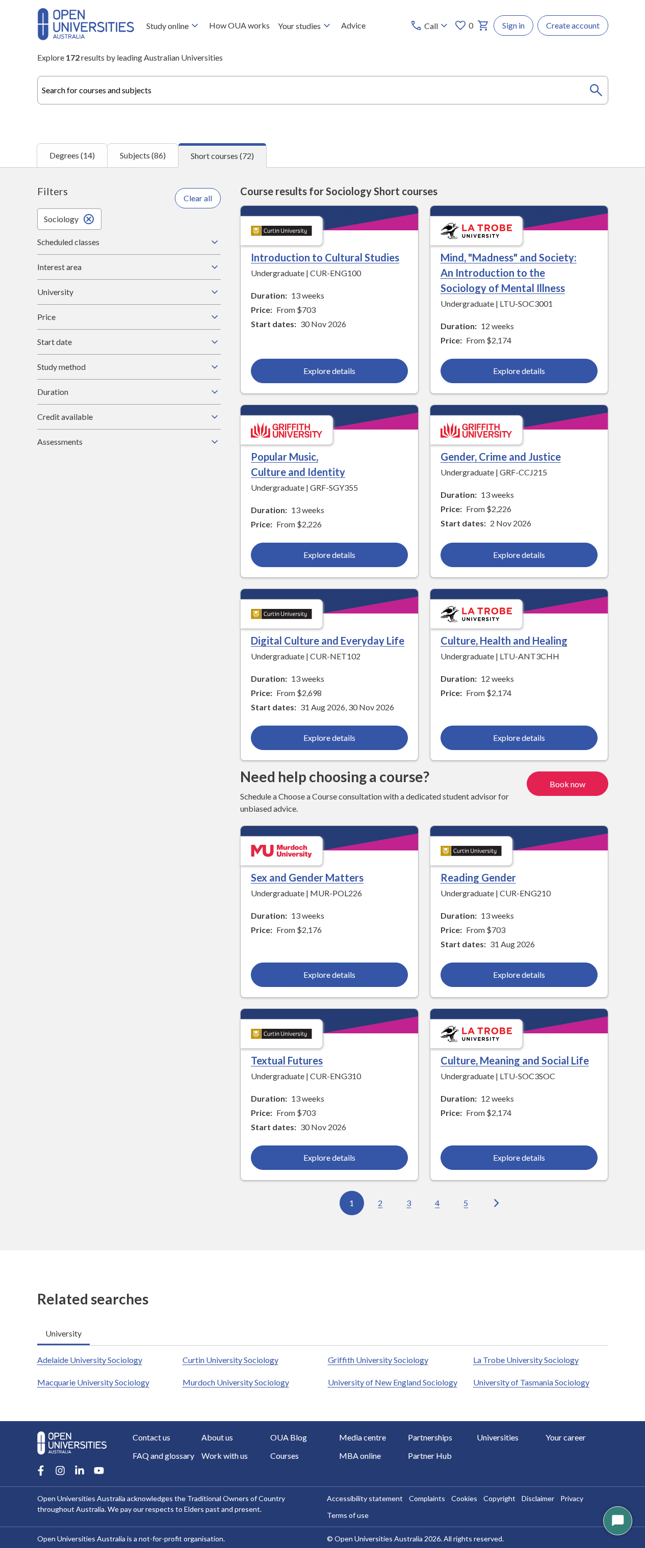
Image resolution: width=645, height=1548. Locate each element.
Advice (353, 25)
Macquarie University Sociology (93, 1382)
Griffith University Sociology (378, 1360)
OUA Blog (288, 1437)
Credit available (65, 416)
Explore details (329, 371)
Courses (284, 1455)
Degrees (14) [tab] (72, 155)
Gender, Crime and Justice (501, 456)
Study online (167, 26)
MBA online (360, 1455)
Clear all (198, 198)
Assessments (60, 441)
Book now (567, 784)
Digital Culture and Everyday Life (327, 640)
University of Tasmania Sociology (531, 1382)
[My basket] (483, 25)
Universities (498, 1437)
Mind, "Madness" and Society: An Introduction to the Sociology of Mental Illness (509, 272)
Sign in (513, 25)
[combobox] (322, 90)
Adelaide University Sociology (89, 1360)
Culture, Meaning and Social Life (515, 1060)
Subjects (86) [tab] (143, 155)
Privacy (571, 1498)
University (55, 292)
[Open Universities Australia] (85, 37)
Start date (54, 341)
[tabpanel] (322, 709)
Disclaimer (538, 1498)
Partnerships (430, 1437)
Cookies (464, 1498)
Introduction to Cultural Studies (325, 257)
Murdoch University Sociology (236, 1382)
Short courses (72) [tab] (222, 156)
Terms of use (348, 1515)
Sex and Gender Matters (307, 877)
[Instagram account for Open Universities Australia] (60, 1470)
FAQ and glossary (163, 1455)
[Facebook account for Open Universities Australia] (40, 1470)
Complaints (427, 1498)
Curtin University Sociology (230, 1360)
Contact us (151, 1437)
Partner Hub (430, 1455)
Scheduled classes (68, 242)
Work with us (224, 1455)
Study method (61, 366)
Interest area (59, 267)
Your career (566, 1437)
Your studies (299, 26)
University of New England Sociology (392, 1382)
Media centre (362, 1437)
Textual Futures (287, 1060)
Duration (52, 391)
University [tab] (63, 1333)
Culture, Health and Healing (504, 640)
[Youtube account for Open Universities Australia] (99, 1470)
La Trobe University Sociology (526, 1360)
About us (217, 1437)
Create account (573, 25)
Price (46, 317)
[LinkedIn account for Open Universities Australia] (79, 1470)
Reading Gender (478, 877)
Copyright (499, 1498)
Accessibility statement (365, 1498)
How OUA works (239, 25)
